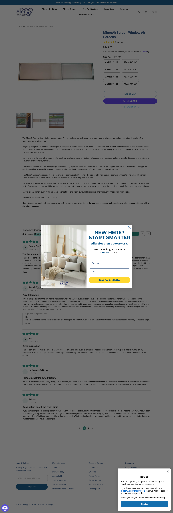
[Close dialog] (129, 227)
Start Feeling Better (109, 280)
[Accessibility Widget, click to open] (5, 508)
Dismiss (144, 504)
